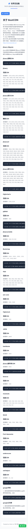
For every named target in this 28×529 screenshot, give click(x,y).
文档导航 (6, 13)
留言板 (23, 526)
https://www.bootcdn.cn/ (10, 43)
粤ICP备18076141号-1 (20, 524)
